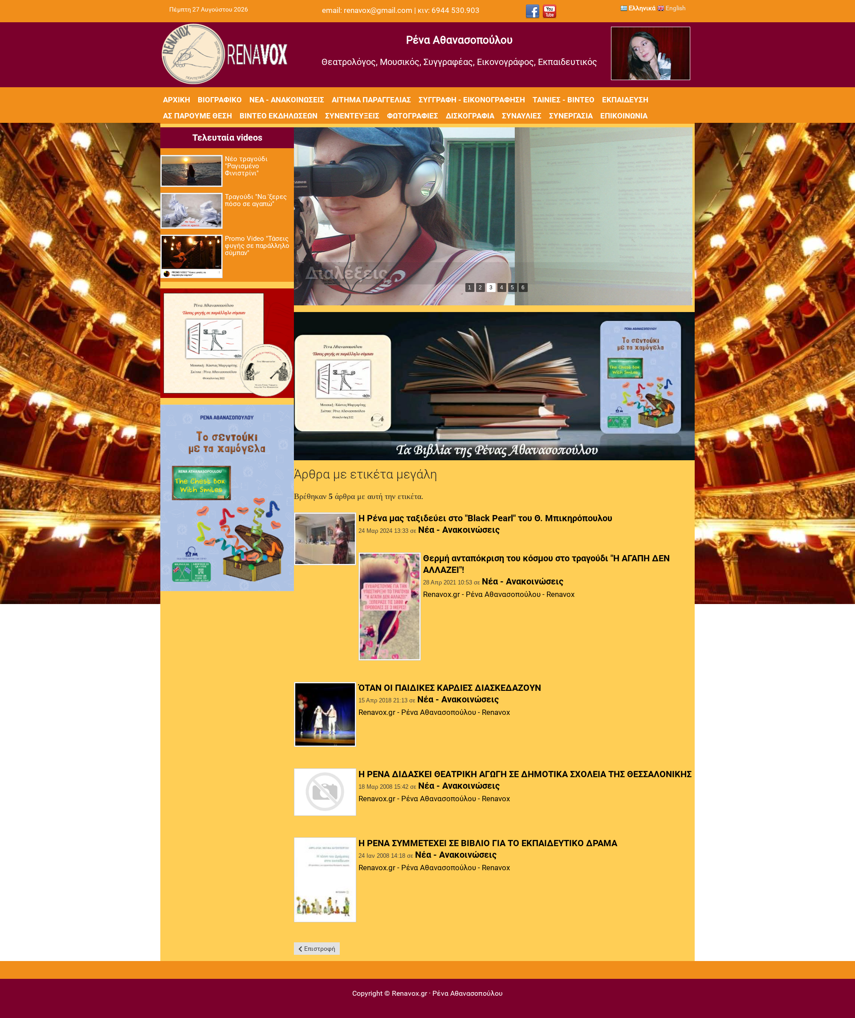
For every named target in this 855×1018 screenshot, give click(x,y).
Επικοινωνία (623, 115)
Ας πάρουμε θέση (197, 115)
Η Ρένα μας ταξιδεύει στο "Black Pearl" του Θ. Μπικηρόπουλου (485, 518)
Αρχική (176, 99)
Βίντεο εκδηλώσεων (279, 115)
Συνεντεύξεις (352, 115)
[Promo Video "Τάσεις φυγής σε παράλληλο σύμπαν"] (191, 257)
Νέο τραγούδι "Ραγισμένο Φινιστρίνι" (246, 166)
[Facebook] (532, 11)
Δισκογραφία (470, 115)
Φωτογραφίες (412, 115)
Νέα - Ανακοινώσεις (286, 99)
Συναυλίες (522, 115)
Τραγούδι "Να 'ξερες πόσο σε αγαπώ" (256, 200)
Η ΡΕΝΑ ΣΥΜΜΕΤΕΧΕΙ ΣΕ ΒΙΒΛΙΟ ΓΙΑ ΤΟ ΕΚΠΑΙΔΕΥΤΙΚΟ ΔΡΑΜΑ (487, 843)
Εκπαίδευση (625, 99)
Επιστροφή (319, 948)
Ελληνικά (641, 8)
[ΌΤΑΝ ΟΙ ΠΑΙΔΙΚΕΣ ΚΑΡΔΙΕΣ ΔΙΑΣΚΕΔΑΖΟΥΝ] (325, 715)
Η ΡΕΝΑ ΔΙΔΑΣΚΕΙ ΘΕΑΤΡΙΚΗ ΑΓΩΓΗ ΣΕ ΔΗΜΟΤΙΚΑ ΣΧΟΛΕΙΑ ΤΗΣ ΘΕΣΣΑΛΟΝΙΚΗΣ (525, 774)
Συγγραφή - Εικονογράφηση (472, 99)
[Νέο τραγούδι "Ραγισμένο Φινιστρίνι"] (191, 171)
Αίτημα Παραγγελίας (371, 99)
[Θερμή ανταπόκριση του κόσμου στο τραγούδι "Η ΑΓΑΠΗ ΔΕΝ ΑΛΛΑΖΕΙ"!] (389, 607)
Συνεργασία (571, 115)
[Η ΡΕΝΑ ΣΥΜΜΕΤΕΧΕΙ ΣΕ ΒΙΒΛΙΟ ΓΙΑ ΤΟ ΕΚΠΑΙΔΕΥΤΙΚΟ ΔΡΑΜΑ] (325, 880)
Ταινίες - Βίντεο (563, 99)
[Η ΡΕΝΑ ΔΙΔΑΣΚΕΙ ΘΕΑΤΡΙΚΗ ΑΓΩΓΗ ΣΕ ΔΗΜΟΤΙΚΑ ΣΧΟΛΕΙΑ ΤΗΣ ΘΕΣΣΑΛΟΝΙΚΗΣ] (325, 792)
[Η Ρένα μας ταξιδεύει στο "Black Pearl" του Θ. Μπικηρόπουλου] (325, 539)
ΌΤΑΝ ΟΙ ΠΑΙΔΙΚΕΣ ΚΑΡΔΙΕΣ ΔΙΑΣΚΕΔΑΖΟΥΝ (449, 687)
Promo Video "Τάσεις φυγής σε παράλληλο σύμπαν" (257, 246)
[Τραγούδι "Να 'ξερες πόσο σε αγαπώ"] (191, 211)
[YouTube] (549, 11)
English (675, 8)
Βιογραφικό (220, 99)
